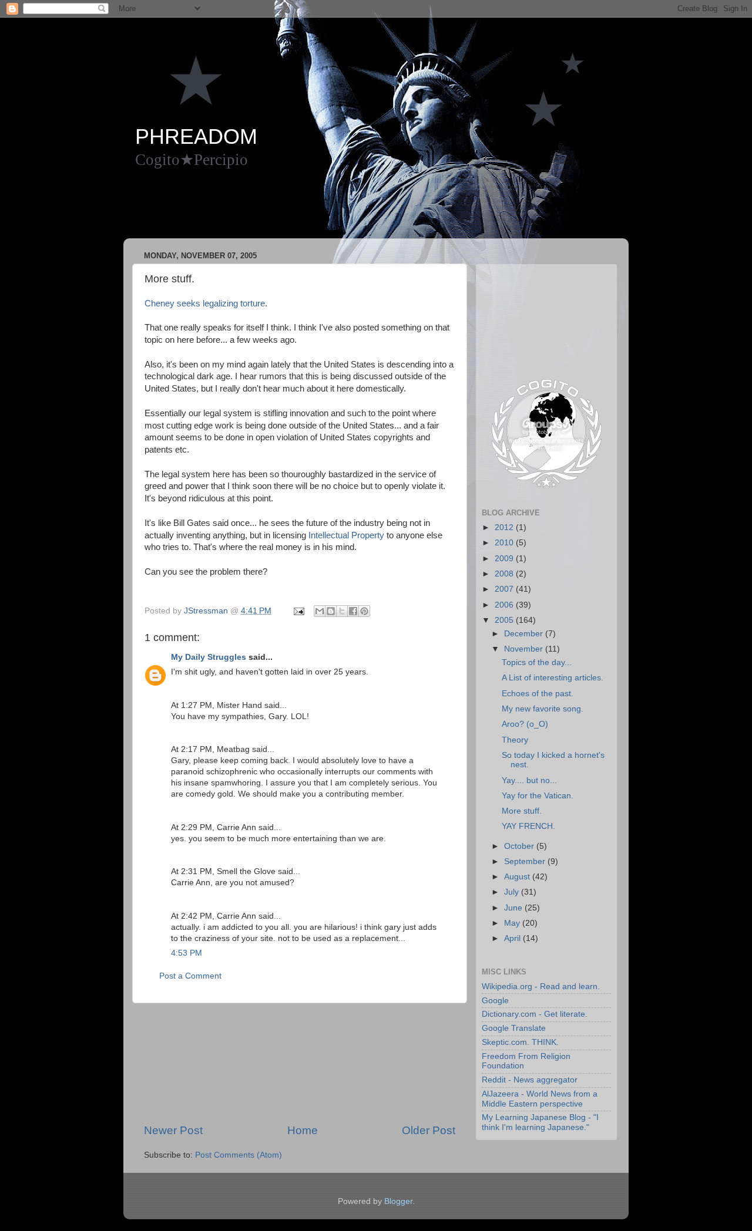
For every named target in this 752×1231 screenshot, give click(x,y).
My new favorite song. (542, 708)
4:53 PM (186, 953)
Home (302, 1130)
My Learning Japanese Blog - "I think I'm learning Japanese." (540, 1122)
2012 (505, 527)
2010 (505, 542)
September (526, 861)
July (512, 892)
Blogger (398, 1201)
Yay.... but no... (529, 780)
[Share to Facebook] (353, 611)
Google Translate (514, 1028)
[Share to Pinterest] (364, 611)
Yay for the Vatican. (537, 795)
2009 (505, 558)
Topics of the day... (537, 662)
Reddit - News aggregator (530, 1079)
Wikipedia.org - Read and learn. (541, 986)
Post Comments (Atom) (238, 1155)
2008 (505, 573)
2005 (505, 620)
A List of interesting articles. (552, 677)
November (524, 649)
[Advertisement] (349, 209)
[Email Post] (298, 610)
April (513, 938)
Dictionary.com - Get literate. (535, 1014)
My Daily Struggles (208, 657)
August (518, 876)
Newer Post (173, 1130)
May (513, 923)
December (524, 633)
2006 (505, 605)
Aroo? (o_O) (525, 724)
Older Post (428, 1130)
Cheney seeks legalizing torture (205, 303)
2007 (505, 589)
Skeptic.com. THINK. (520, 1042)
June (514, 907)
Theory (515, 740)
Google (495, 1000)
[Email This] (319, 611)
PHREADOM (196, 136)
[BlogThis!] (331, 611)
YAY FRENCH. (528, 826)
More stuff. (522, 811)
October (520, 846)
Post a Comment (190, 976)
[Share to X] (342, 611)
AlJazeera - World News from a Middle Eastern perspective (539, 1099)
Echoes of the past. (537, 693)
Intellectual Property (346, 535)
